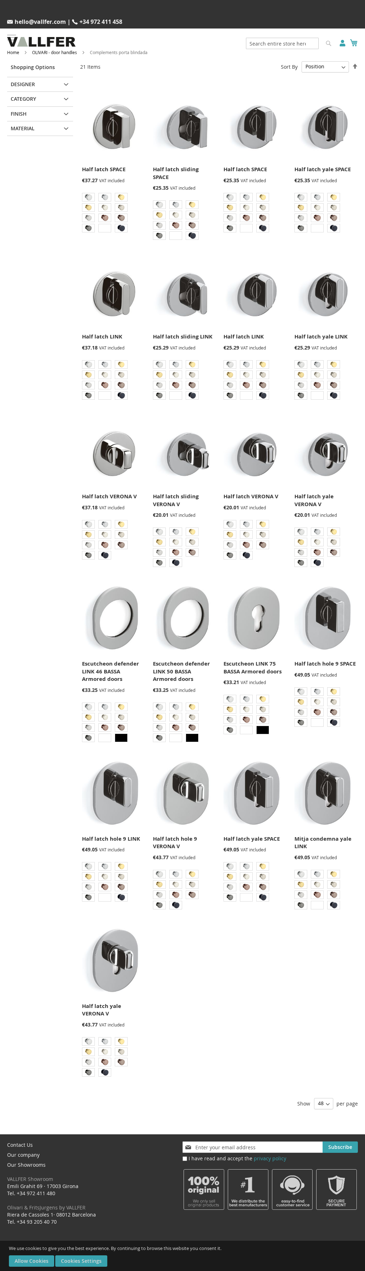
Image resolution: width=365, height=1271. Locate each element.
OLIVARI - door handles (54, 52)
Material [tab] (23, 128)
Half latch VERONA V (109, 496)
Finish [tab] (19, 113)
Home (13, 52)
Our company (23, 1154)
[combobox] (282, 43)
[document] (183, 1256)
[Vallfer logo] (41, 42)
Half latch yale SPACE (322, 169)
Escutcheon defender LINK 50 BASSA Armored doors (181, 671)
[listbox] (113, 213)
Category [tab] (23, 98)
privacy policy (270, 1158)
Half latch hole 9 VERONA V (175, 842)
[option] (88, 197)
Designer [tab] (23, 84)
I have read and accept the (237, 1158)
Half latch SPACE (103, 169)
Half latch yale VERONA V (314, 500)
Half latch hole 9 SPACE (325, 663)
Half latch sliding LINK (182, 336)
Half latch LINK (102, 336)
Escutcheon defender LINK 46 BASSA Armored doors (110, 671)
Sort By (289, 66)
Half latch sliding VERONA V (176, 500)
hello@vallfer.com (40, 22)
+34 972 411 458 (100, 22)
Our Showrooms (30, 1171)
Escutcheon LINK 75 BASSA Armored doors (252, 667)
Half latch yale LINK (321, 336)
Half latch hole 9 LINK (111, 838)
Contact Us (20, 1144)
